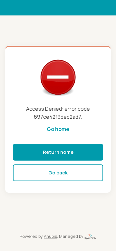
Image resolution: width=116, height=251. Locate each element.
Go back (58, 172)
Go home (58, 129)
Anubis (50, 236)
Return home (58, 152)
